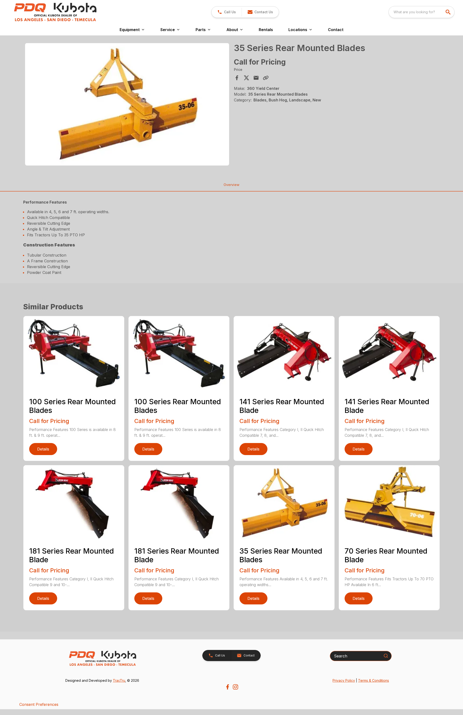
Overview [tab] (231, 185)
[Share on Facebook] (237, 78)
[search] (448, 12)
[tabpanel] (127, 105)
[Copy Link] (266, 78)
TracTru (119, 680)
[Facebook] (228, 687)
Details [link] (43, 449)
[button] (226, 12)
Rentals (266, 29)
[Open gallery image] (127, 104)
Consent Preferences (38, 704)
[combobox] (421, 12)
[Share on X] (246, 78)
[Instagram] (235, 687)
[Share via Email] (256, 78)
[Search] (385, 655)
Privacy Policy (344, 680)
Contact (335, 29)
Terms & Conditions (373, 680)
